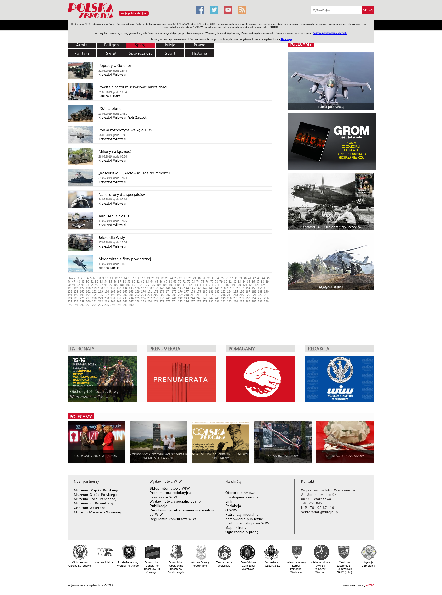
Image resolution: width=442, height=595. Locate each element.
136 (137, 288)
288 (260, 301)
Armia (82, 44)
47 (73, 281)
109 (171, 284)
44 (263, 278)
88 (262, 281)
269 (143, 301)
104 (140, 284)
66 (161, 281)
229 (100, 298)
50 (87, 281)
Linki (229, 501)
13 (120, 278)
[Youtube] (228, 10)
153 (241, 288)
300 (131, 304)
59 (128, 281)
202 (137, 294)
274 (174, 301)
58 (124, 281)
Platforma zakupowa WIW (247, 523)
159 (76, 291)
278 (198, 301)
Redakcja (233, 506)
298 (119, 304)
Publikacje (159, 506)
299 (125, 304)
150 (223, 288)
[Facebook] (200, 10)
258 (76, 301)
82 (234, 281)
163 (100, 291)
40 (245, 278)
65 (156, 281)
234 (131, 298)
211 (192, 294)
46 (69, 281)
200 (125, 294)
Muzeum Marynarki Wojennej (97, 512)
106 (152, 284)
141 (168, 288)
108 (165, 284)
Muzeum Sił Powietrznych (95, 503)
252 (241, 298)
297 (112, 304)
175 (174, 291)
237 (149, 298)
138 (149, 288)
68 (170, 281)
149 (217, 288)
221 (254, 294)
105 (146, 284)
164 (106, 291)
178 (192, 291)
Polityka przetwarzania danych (330, 33)
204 (149, 294)
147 (205, 288)
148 (211, 288)
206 (162, 294)
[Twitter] (214, 10)
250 (229, 298)
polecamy (301, 44)
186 (241, 291)
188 (254, 291)
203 (143, 294)
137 (143, 288)
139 (155, 288)
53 (101, 281)
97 (101, 284)
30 (199, 278)
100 (116, 284)
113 (195, 284)
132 (112, 288)
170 (143, 291)
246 (205, 298)
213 (205, 294)
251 (235, 298)
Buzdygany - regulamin (245, 497)
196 (100, 294)
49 (82, 281)
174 (168, 291)
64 (151, 281)
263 (106, 301)
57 (119, 281)
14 (125, 278)
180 (205, 291)
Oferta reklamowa (240, 493)
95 (92, 284)
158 (70, 291)
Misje (170, 44)
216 (223, 294)
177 (186, 291)
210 (186, 294)
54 (105, 281)
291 (76, 304)
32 (208, 278)
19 (148, 278)
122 (251, 284)
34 (217, 278)
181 (211, 291)
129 (94, 288)
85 (248, 281)
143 (180, 288)
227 (88, 298)
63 (147, 281)
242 (180, 298)
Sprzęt (141, 44)
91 (73, 284)
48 (78, 281)
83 (239, 281)
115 (208, 284)
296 (106, 304)
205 (155, 294)
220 (248, 294)
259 (82, 301)
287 (254, 301)
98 (105, 284)
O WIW (231, 510)
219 (241, 294)
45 (268, 278)
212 (198, 294)
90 (69, 284)
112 (189, 284)
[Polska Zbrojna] (129, 18)
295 (100, 304)
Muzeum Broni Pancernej (95, 499)
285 (241, 301)
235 (137, 298)
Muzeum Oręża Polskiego (96, 494)
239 (162, 298)
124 (263, 284)
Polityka (82, 53)
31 (203, 278)
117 (220, 284)
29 (194, 278)
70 (179, 281)
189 (260, 291)
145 (192, 288)
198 (112, 294)
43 (258, 278)
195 (94, 294)
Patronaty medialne (242, 515)
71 (184, 281)
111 (183, 284)
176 (180, 291)
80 (225, 281)
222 (260, 294)
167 (125, 291)
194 (88, 294)
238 (155, 298)
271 (155, 301)
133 (119, 288)
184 (229, 291)
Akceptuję (286, 39)
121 (244, 284)
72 (188, 281)
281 (217, 301)
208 (174, 294)
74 (198, 281)
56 (115, 281)
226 (82, 298)
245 (198, 298)
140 (162, 288)
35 (222, 278)
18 (143, 278)
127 (82, 288)
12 (116, 278)
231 (112, 298)
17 (139, 278)
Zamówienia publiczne (244, 519)
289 (266, 301)
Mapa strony (236, 528)
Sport (170, 53)
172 (155, 291)
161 (88, 291)
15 (129, 278)
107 (159, 284)
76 (207, 281)
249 (223, 298)
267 (131, 301)
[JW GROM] (332, 141)
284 (235, 301)
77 (211, 281)
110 (177, 284)
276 (186, 301)
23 (166, 278)
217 (229, 294)
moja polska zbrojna (133, 13)
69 (174, 281)
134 (125, 288)
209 (180, 294)
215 (217, 294)
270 (149, 301)
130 (100, 288)
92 (78, 284)
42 (254, 278)
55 (110, 281)
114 (202, 284)
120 (238, 284)
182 (217, 291)
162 (94, 291)
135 (131, 288)
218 (235, 294)
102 (128, 284)
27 (185, 278)
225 (76, 298)
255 (260, 298)
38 (235, 278)
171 (149, 291)
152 (235, 288)
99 (110, 284)
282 (223, 301)
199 (119, 294)
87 (257, 281)
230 (106, 298)
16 (134, 278)
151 (229, 288)
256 (266, 298)
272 (162, 301)
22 (162, 278)
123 (257, 284)
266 (125, 301)
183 (223, 291)
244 (192, 298)
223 (266, 294)
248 (217, 298)
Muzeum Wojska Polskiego (97, 490)
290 (70, 304)
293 (88, 304)
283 (229, 301)
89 (267, 281)
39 (240, 278)
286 (248, 301)
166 (119, 291)
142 (174, 288)
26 (180, 278)
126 (76, 288)
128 (88, 288)
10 (106, 278)
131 (106, 288)
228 (94, 298)
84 (244, 281)
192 (76, 294)
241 (174, 298)
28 (189, 278)
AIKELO (370, 585)
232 (119, 298)
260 (88, 301)
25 (176, 278)
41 (249, 278)
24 (171, 278)
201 (131, 294)
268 (137, 301)
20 (152, 278)
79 (221, 281)
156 (260, 288)
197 (106, 294)
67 (165, 281)
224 (70, 298)
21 (157, 278)
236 (143, 298)
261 (94, 301)
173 (162, 291)
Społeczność (141, 53)
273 (168, 301)
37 (231, 278)
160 (82, 291)
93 (82, 284)
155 (254, 288)
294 (94, 304)
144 (186, 288)
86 (253, 281)
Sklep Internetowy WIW (170, 488)
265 (119, 301)
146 (198, 288)
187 (248, 291)
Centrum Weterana (90, 507)
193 (82, 294)
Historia (199, 53)
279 (205, 301)
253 (248, 298)
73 (193, 281)
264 (112, 301)
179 (198, 291)
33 (212, 278)
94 (87, 284)
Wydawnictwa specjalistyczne (175, 501)
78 (216, 281)
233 (125, 298)
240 (168, 298)
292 (82, 304)
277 (192, 301)
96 (96, 284)
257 (70, 301)
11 (111, 278)
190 (266, 291)
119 (232, 284)
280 (211, 301)
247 (211, 298)
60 (133, 281)
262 (100, 301)
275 (180, 301)
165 (112, 291)
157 (266, 288)
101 (122, 284)
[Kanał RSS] (242, 10)
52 (96, 281)
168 (131, 291)
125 (70, 288)
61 (138, 281)
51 (92, 281)
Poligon (111, 44)
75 (202, 281)
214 (211, 294)
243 (186, 298)
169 (137, 291)
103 (134, 284)
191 (70, 294)
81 (230, 281)
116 (214, 284)
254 (254, 298)
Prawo (200, 44)
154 (248, 288)
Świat (111, 53)
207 (168, 294)
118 (226, 284)
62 (142, 281)
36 (226, 278)
